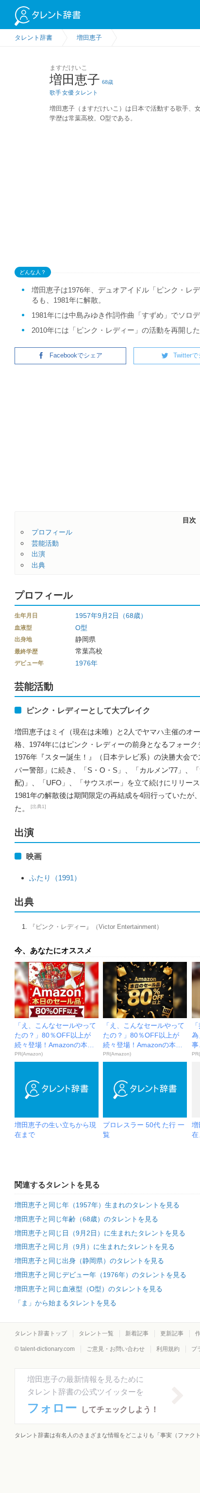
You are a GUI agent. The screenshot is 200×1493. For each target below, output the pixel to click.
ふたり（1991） (55, 878)
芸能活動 (45, 543)
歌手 (55, 92)
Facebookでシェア (76, 355)
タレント (86, 92)
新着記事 (137, 1333)
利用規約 (168, 1349)
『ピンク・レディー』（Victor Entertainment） (96, 926)
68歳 (107, 82)
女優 (68, 92)
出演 (38, 554)
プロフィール (52, 532)
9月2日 (108, 615)
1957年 (86, 615)
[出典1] (38, 806)
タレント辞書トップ (41, 1333)
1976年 (86, 663)
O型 (81, 628)
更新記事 (171, 1333)
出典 (38, 565)
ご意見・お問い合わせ (115, 1349)
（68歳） (133, 615)
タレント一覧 (96, 1333)
